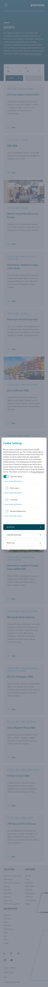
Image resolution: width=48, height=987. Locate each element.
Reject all (11, 543)
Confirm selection (14, 535)
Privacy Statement (37, 472)
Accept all (11, 527)
